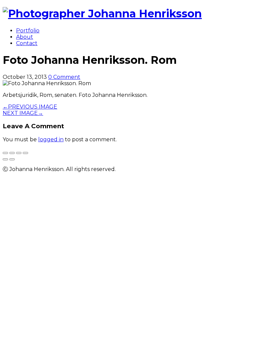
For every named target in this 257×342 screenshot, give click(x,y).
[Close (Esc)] (5, 153)
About (24, 37)
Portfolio (27, 30)
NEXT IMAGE (23, 113)
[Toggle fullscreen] (18, 153)
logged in (51, 139)
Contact (26, 43)
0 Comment (64, 77)
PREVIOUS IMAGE (30, 107)
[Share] (12, 153)
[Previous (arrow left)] (5, 159)
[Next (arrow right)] (12, 159)
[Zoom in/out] (25, 153)
